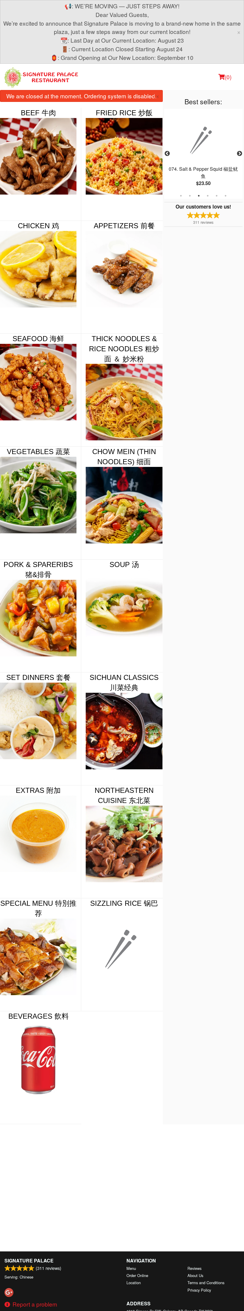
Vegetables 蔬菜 (38, 452)
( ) (228, 77)
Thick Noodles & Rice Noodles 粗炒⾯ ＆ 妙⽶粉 (124, 349)
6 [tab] (226, 196)
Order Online (137, 1275)
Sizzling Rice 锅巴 (124, 903)
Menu (131, 1268)
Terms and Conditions (205, 1282)
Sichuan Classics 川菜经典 (124, 682)
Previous (167, 154)
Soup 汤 (124, 564)
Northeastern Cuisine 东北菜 (124, 795)
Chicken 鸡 (38, 226)
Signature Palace (29, 1260)
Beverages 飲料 (38, 1016)
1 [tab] (181, 196)
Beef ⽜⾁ (38, 113)
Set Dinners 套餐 (38, 677)
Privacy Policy (199, 1290)
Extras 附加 (38, 790)
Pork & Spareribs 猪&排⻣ (38, 569)
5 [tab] (217, 196)
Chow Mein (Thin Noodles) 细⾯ (124, 457)
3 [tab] (199, 196)
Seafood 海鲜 (38, 339)
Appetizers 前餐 (124, 226)
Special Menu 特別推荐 (38, 908)
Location (133, 1282)
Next (240, 154)
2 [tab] (190, 196)
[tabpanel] (203, 153)
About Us (195, 1275)
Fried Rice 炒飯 (124, 113)
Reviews (194, 1268)
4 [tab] (208, 196)
